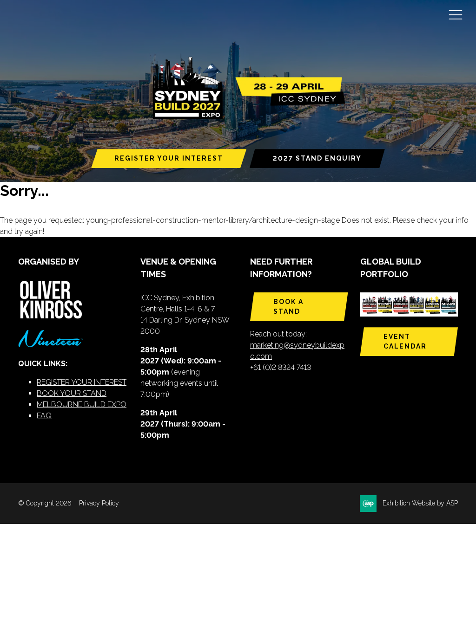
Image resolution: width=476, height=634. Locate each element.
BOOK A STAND (288, 306)
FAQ (44, 415)
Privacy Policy (99, 503)
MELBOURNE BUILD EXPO (81, 404)
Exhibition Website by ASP (420, 503)
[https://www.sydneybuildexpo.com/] (245, 117)
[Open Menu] (455, 14)
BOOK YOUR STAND (71, 393)
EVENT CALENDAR (405, 341)
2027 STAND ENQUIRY (317, 158)
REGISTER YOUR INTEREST (168, 158)
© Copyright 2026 (44, 503)
